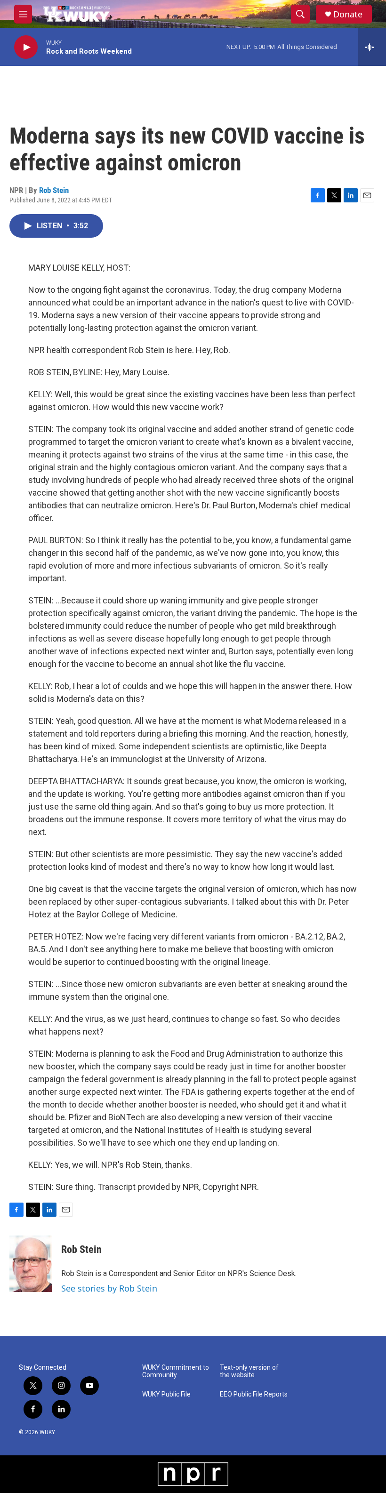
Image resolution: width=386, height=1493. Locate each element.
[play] (25, 47)
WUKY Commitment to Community (175, 1371)
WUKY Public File (166, 1394)
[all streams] (372, 47)
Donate (347, 14)
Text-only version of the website (249, 1371)
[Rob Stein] (30, 1264)
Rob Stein (54, 190)
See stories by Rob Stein (109, 1288)
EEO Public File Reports (254, 1394)
